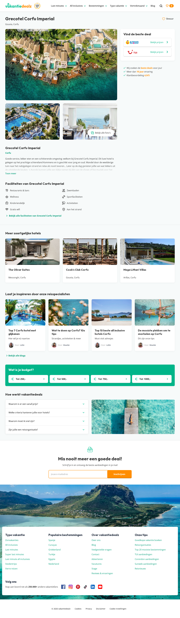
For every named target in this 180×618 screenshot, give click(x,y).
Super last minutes (14, 554)
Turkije (51, 554)
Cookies (78, 608)
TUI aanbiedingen (143, 554)
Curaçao (52, 545)
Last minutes (11, 549)
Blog (94, 545)
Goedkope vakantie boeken (148, 540)
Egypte (51, 559)
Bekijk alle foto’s (103, 132)
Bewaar (170, 18)
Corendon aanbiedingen (147, 559)
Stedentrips (11, 564)
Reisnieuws (140, 568)
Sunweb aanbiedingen (146, 564)
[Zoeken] (161, 6)
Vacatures (97, 564)
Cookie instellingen (118, 608)
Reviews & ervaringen (102, 573)
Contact (95, 554)
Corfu (8, 152)
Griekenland (54, 549)
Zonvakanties (11, 540)
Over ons (96, 540)
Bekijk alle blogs (16, 355)
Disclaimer (100, 608)
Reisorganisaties (143, 545)
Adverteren (97, 559)
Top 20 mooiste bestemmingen (150, 549)
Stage (94, 568)
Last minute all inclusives (17, 559)
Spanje (51, 540)
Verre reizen (11, 568)
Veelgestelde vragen (102, 549)
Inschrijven (119, 474)
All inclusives (11, 545)
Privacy (89, 608)
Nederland (53, 564)
